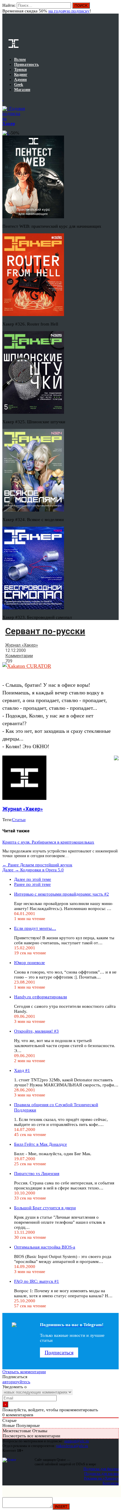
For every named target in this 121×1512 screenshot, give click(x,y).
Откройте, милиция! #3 (36, 1031)
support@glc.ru (76, 1441)
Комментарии (19, 655)
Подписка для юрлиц (101, 1473)
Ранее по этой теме (32, 884)
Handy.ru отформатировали (40, 997)
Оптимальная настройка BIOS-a (44, 1247)
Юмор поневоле (29, 962)
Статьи (19, 819)
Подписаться (59, 1352)
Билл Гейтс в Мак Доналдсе (40, 1144)
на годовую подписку (69, 11)
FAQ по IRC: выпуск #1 (36, 1281)
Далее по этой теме (32, 879)
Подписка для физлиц (101, 1469)
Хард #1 (22, 1070)
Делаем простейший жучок (37, 864)
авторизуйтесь (16, 1381)
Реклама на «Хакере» (101, 1478)
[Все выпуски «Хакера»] (3, 99)
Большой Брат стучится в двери (45, 1207)
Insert (61, 1506)
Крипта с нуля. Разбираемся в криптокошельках (48, 842)
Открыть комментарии (24, 1371)
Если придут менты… (35, 928)
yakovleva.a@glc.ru (72, 1445)
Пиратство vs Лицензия (36, 1173)
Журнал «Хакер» (21, 645)
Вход (115, 8)
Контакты (110, 1483)
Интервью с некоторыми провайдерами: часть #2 (61, 894)
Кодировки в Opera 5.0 (33, 870)
